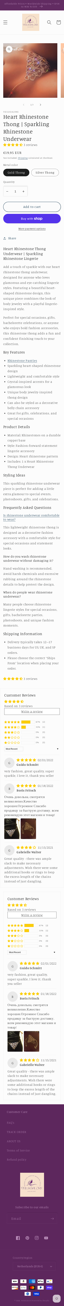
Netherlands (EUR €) (30, 1266)
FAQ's (10, 1122)
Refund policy (16, 1159)
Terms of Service (18, 1150)
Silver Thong (45, 172)
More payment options (32, 228)
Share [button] (12, 238)
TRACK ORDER (16, 1132)
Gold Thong (16, 172)
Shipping (23, 158)
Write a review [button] (32, 711)
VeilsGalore (26, 1300)
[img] (27, 760)
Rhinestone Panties (22, 360)
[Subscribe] (52, 1219)
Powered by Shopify (40, 1300)
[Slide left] (23, 104)
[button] (5, 22)
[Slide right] (40, 104)
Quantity (9, 182)
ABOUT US (13, 1141)
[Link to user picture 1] (12, 828)
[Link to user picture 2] (28, 828)
